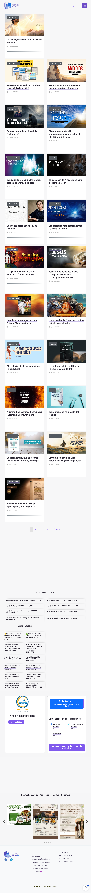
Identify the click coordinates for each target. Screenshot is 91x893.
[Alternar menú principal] (84, 5)
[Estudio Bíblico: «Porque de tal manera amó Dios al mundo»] (66, 70)
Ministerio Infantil (55, 298)
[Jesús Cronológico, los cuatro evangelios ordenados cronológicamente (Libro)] (66, 257)
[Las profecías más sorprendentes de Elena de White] (66, 211)
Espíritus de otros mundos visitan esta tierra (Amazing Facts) (24, 181)
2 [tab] (46, 843)
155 (46, 529)
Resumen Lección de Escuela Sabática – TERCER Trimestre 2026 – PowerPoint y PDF (12, 647)
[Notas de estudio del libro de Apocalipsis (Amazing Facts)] (24, 489)
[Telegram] (11, 859)
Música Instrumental (40, 865)
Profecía (52, 158)
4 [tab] (51, 843)
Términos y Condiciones (41, 862)
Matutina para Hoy (66, 862)
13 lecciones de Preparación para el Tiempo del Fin (65, 181)
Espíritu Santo (13, 17)
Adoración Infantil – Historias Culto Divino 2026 (62, 618)
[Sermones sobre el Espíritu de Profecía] (24, 211)
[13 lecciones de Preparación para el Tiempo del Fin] (66, 165)
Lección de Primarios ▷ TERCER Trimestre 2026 (62, 606)
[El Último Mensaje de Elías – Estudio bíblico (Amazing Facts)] (66, 443)
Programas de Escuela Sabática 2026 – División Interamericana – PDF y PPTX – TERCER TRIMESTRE (34, 648)
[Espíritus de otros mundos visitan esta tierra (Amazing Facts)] (24, 165)
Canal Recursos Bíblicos (77, 725)
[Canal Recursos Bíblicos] (69, 724)
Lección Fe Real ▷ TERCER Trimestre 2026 (19, 606)
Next (87, 821)
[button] (79, 6)
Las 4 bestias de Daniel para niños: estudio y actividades (66, 322)
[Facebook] (5, 859)
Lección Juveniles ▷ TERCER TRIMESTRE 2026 (62, 600)
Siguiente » (55, 529)
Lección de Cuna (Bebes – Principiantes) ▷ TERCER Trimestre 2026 (22, 619)
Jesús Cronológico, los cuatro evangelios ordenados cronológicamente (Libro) (63, 274)
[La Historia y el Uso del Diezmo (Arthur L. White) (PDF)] (66, 351)
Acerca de (36, 856)
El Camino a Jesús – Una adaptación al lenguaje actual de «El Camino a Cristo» (65, 134)
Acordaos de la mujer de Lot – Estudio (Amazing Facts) (22, 322)
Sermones (12, 390)
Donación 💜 (37, 872)
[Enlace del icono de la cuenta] (74, 6)
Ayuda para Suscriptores (41, 859)
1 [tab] (44, 843)
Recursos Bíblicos (56, 725)
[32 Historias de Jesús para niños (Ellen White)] (24, 351)
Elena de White (54, 109)
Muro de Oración (65, 859)
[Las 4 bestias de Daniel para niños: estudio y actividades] (66, 305)
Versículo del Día (65, 855)
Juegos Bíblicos (13, 63)
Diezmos (53, 344)
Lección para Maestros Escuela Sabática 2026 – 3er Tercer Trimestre (12, 685)
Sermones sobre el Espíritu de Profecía (22, 227)
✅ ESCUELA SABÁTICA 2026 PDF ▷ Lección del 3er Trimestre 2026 (33, 636)
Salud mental (13, 109)
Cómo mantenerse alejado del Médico (64, 413)
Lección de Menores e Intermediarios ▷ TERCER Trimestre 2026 (21, 612)
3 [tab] (48, 843)
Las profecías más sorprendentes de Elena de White (65, 227)
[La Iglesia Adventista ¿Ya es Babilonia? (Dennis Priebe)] (24, 257)
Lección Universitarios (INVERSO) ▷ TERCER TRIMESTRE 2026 (33, 676)
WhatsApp (57, 733)
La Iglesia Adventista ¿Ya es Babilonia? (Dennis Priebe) (21, 273)
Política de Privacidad (40, 868)
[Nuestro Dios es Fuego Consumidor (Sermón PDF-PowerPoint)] (24, 397)
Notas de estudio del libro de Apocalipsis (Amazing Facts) (21, 505)
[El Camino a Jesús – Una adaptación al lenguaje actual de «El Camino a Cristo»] (66, 116)
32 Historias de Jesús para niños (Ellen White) (23, 368)
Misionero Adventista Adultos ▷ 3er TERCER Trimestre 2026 (33, 668)
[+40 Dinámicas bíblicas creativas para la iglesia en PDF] (24, 70)
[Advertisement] (66, 29)
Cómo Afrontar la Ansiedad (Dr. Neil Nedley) (22, 133)
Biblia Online (63, 852)
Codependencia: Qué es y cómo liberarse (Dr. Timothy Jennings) (23, 459)
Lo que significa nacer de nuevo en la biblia (24, 41)
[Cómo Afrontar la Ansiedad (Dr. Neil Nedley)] (24, 116)
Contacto (35, 853)
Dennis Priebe (13, 249)
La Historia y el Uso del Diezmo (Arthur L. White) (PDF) (64, 368)
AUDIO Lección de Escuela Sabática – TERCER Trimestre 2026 (34, 685)
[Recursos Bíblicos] (51, 724)
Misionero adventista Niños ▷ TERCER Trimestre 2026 (23, 600)
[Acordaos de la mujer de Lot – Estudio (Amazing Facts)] (24, 305)
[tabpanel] (19, 814)
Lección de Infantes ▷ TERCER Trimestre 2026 (62, 611)
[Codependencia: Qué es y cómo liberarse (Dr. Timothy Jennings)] (24, 443)
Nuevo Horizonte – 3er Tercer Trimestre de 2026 (12, 658)
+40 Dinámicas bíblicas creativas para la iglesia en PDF (23, 87)
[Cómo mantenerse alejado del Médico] (66, 397)
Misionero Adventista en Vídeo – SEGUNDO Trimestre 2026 (12, 668)
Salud (52, 390)
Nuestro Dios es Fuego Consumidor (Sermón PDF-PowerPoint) (24, 413)
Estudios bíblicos (55, 63)
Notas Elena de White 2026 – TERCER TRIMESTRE (33, 659)
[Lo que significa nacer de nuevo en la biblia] (24, 24)
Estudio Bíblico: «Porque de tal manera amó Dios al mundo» (64, 87)
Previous (4, 821)
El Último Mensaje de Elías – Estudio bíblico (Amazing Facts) (65, 459)
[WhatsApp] (51, 734)
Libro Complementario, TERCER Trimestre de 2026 (11, 676)
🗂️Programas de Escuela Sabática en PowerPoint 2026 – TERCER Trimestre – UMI (12, 636)
